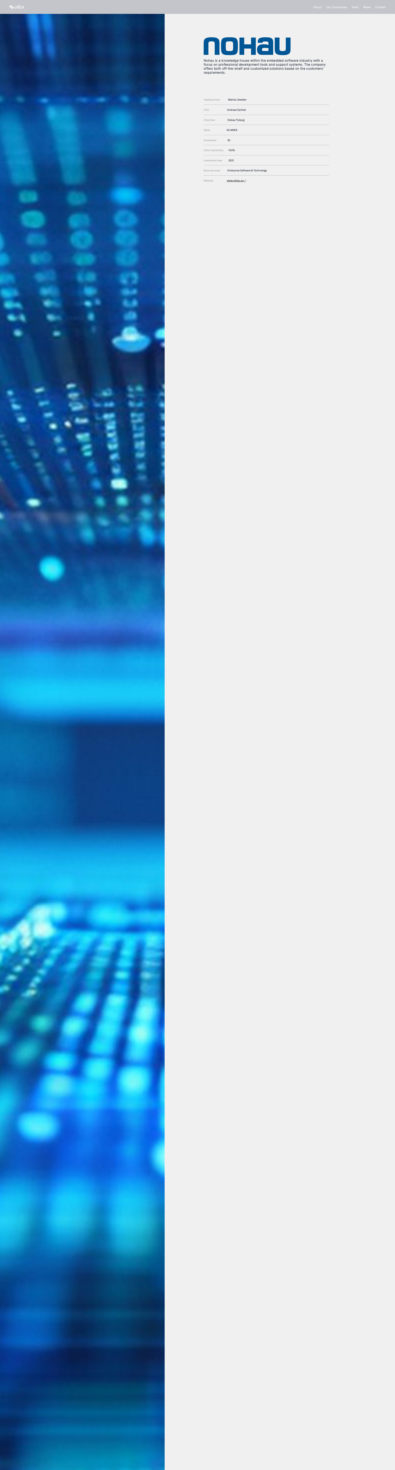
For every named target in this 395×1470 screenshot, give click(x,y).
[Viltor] (17, 7)
